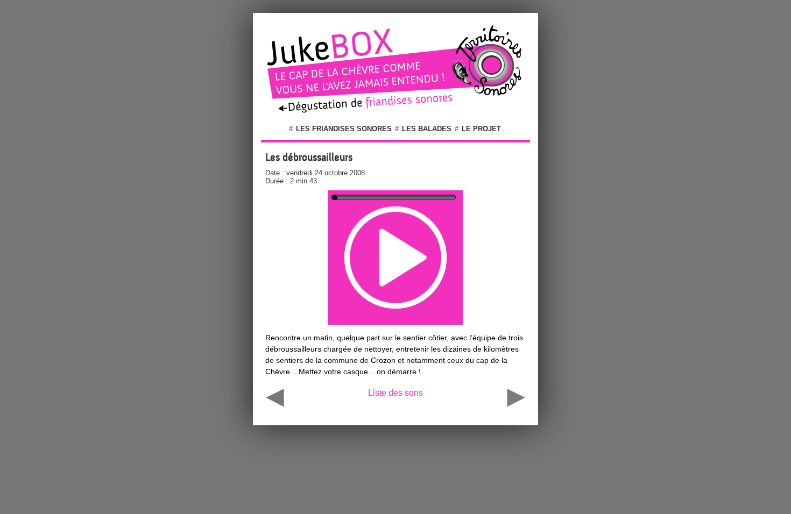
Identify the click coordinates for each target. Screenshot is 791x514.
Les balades (426, 129)
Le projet (481, 129)
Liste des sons (395, 392)
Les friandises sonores (344, 129)
